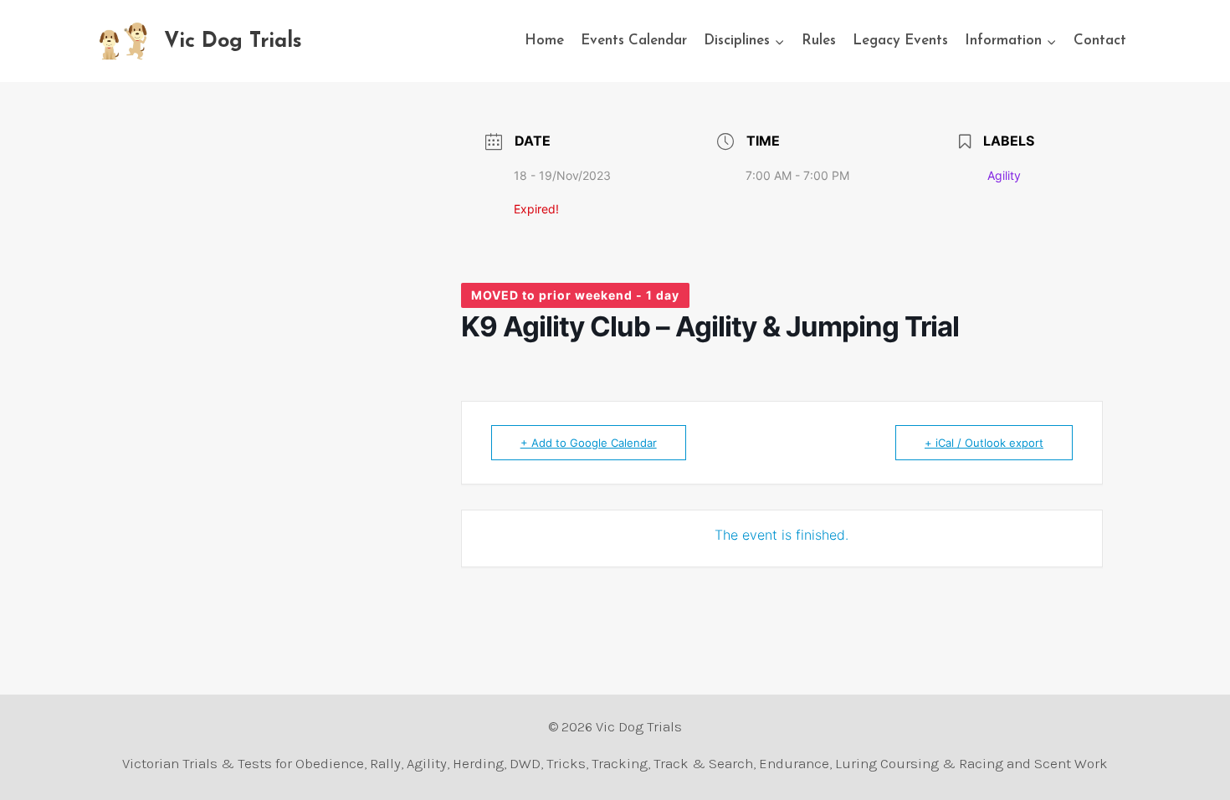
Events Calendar (634, 40)
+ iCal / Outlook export (984, 442)
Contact (1100, 40)
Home (544, 40)
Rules (819, 40)
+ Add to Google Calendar (588, 442)
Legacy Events (900, 40)
